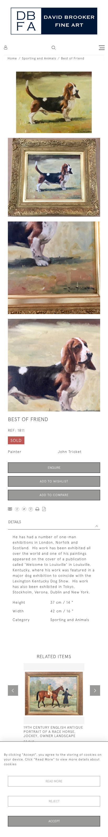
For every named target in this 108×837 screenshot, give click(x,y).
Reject (54, 801)
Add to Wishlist (54, 481)
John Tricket (70, 452)
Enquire (54, 468)
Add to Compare (54, 495)
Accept (54, 821)
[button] (53, 48)
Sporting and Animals (39, 58)
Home (12, 58)
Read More (54, 781)
